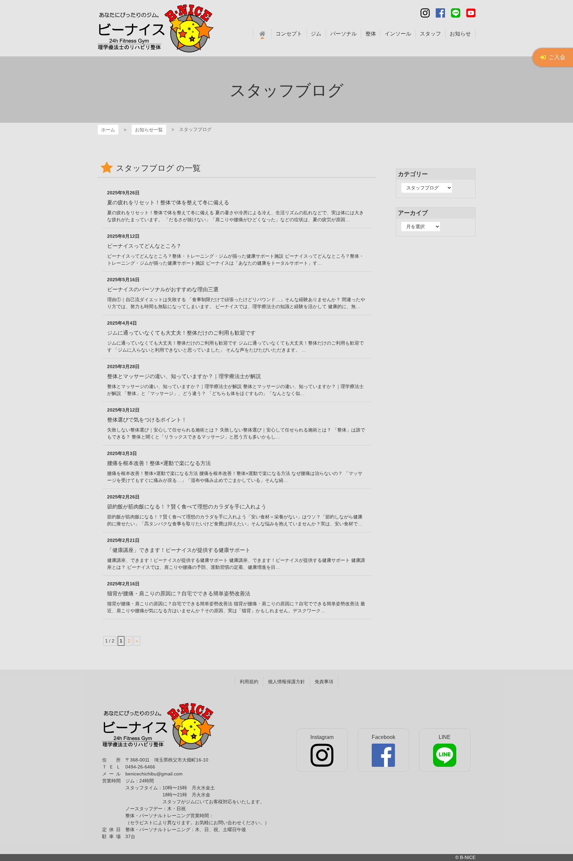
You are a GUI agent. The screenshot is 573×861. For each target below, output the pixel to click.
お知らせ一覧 (149, 129)
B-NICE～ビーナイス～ (102, 13)
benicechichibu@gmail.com (154, 773)
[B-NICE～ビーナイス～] (158, 726)
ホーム (108, 129)
